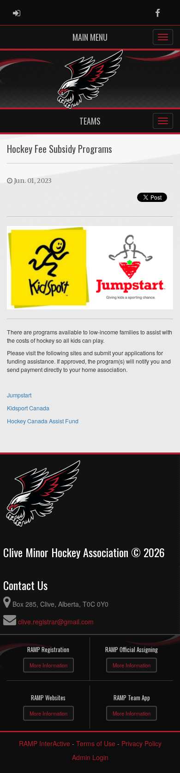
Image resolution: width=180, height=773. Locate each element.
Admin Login (90, 757)
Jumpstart (19, 395)
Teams (90, 121)
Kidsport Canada (28, 408)
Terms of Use (95, 743)
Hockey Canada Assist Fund (42, 421)
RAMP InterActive (44, 743)
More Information (48, 665)
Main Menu (90, 37)
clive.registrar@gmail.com (56, 621)
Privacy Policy (141, 743)
